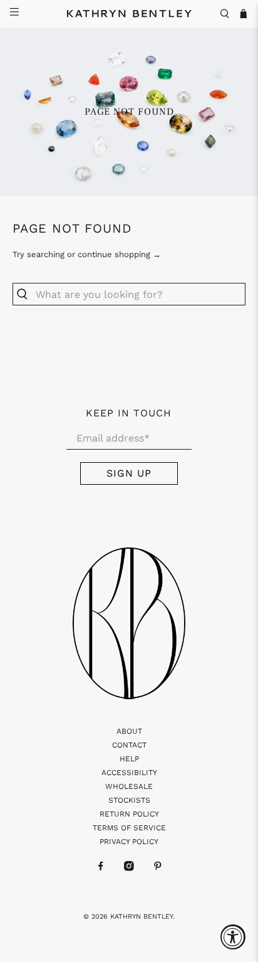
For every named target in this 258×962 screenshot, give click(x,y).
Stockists (129, 800)
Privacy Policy (129, 841)
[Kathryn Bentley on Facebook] (101, 868)
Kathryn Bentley (141, 916)
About (129, 731)
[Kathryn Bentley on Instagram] (129, 868)
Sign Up (129, 473)
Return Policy (129, 814)
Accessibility (129, 772)
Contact (129, 745)
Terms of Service (129, 827)
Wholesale (129, 786)
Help (129, 758)
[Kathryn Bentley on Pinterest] (158, 868)
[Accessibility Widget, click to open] (232, 936)
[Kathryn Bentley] (129, 14)
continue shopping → (119, 254)
